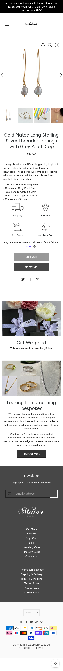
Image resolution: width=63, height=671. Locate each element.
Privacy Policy (31, 587)
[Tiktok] (36, 622)
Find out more (31, 454)
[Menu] (7, 24)
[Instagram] (21, 622)
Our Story (31, 529)
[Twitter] (23, 279)
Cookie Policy (31, 592)
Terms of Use (31, 583)
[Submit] (54, 494)
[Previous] (3, 74)
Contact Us (31, 556)
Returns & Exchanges (32, 569)
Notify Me (31, 267)
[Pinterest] (38, 279)
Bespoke (31, 533)
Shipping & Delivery (31, 574)
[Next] (59, 74)
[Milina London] (31, 24)
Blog (31, 542)
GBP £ (29, 612)
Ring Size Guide (31, 551)
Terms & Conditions (31, 578)
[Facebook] (30, 279)
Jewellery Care (31, 547)
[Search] (50, 45)
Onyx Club (31, 538)
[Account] (43, 45)
